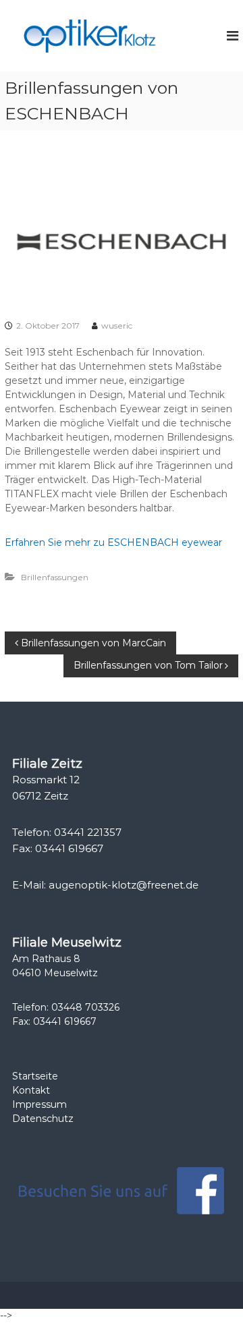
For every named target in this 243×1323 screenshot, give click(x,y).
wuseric (116, 325)
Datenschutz (43, 1119)
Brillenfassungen (54, 577)
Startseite (35, 1076)
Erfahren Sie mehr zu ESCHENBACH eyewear (113, 542)
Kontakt (31, 1090)
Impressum (39, 1104)
